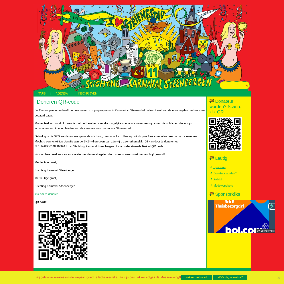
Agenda (62, 93)
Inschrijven (87, 93)
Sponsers (219, 167)
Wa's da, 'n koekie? (230, 277)
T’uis (42, 93)
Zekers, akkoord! (196, 277)
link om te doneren (46, 194)
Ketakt (217, 179)
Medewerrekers (223, 185)
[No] (278, 278)
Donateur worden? (225, 173)
